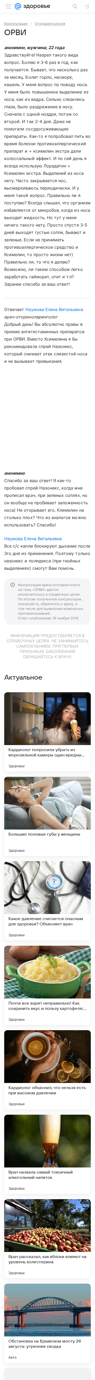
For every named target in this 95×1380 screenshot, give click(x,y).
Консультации (15, 23)
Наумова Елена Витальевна (54, 309)
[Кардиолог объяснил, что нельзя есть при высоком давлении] (47, 1069)
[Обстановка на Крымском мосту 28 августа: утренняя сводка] (47, 1323)
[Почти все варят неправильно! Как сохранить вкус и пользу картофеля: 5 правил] (47, 985)
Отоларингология (50, 23)
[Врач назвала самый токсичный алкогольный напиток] (47, 1154)
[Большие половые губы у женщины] (47, 816)
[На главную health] (35, 6)
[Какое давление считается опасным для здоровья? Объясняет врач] (47, 900)
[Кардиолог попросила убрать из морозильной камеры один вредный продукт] (47, 731)
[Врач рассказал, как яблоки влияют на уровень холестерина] (47, 1238)
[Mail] (18, 6)
